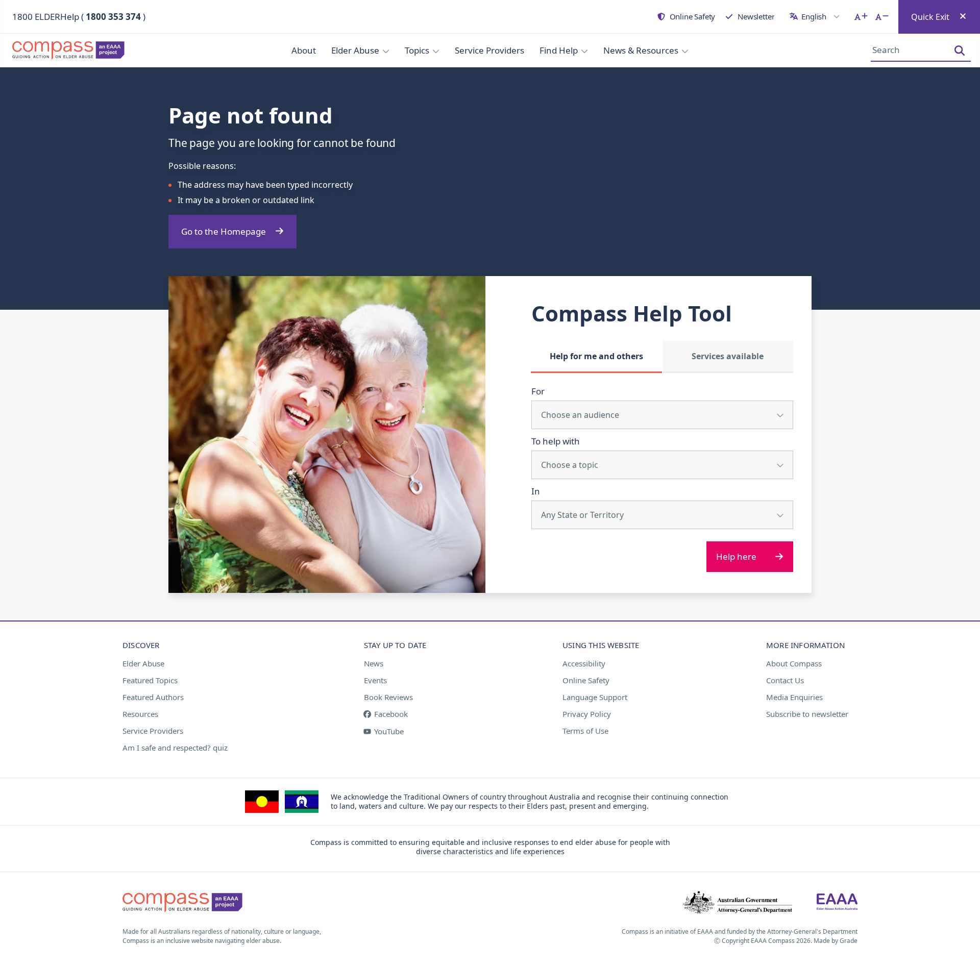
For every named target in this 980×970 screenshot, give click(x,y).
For (538, 391)
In (535, 491)
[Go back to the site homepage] (71, 50)
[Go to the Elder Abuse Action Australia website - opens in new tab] (837, 902)
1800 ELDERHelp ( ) (78, 16)
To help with (555, 441)
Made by (835, 940)
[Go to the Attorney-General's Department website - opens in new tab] (737, 902)
